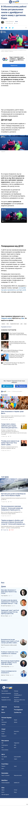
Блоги (3, 712)
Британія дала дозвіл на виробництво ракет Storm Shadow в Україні (13, 494)
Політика (16, 707)
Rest (2, 582)
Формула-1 (3, 736)
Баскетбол (16, 731)
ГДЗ (2, 742)
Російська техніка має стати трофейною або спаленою (9, 652)
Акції (2, 759)
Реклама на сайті (5, 697)
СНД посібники (4, 749)
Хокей (2, 733)
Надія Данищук (10, 21)
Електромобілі (17, 756)
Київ (8, 323)
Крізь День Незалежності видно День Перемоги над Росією (9, 591)
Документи (16, 697)
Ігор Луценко (4, 595)
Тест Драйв (4, 756)
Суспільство (17, 712)
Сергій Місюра (4, 656)
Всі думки (4, 680)
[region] (14, 97)
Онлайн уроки (4, 745)
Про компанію (4, 691)
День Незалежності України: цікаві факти (12, 412)
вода (25, 323)
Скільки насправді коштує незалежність (9, 671)
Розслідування (18, 709)
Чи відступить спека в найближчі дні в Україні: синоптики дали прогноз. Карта (9, 426)
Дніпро (15, 722)
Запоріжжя (4, 722)
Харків (15, 719)
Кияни (16, 21)
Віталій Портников (6, 605)
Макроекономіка (18, 775)
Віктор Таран (4, 616)
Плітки (15, 789)
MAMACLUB (16, 782)
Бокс (15, 733)
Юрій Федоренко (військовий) (9, 645)
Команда (16, 691)
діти (21, 323)
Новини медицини (5, 782)
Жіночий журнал (5, 794)
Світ (2, 709)
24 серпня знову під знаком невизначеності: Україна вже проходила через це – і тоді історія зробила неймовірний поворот (9, 601)
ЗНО (2, 747)
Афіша (2, 789)
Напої (15, 766)
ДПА (15, 745)
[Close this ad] (27, 804)
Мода (15, 792)
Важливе (4, 395)
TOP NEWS (5, 477)
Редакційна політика (6, 326)
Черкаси (3, 724)
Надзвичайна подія (14, 323)
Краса (2, 792)
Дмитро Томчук (5, 675)
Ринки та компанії (5, 775)
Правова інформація (6, 693)
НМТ (15, 747)
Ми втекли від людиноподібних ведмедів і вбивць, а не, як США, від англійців (10, 662)
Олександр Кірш (5, 666)
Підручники (16, 742)
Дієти (2, 768)
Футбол (3, 731)
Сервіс (15, 759)
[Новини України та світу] (3, 392)
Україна (3, 323)
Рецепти (3, 766)
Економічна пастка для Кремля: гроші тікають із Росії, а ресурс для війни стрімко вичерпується (10, 641)
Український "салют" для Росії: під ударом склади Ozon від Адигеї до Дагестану (10, 612)
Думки (3, 586)
